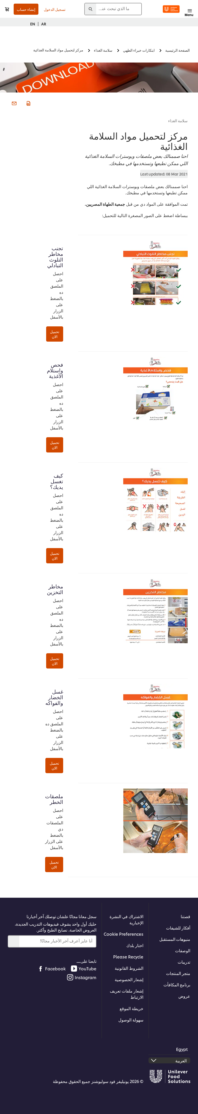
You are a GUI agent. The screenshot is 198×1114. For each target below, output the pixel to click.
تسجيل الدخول (54, 9)
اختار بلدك (134, 945)
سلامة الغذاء (178, 120)
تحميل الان (54, 334)
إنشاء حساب (26, 9)
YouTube (87, 968)
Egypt (182, 1049)
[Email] (13, 102)
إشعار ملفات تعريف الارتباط (126, 994)
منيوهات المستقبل (174, 939)
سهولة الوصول (130, 1020)
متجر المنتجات (178, 973)
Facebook (55, 968)
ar (43, 23)
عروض (184, 996)
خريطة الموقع (131, 1008)
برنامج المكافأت (176, 984)
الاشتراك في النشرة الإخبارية (126, 919)
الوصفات (182, 950)
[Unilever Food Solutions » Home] (171, 9)
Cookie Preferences (123, 934)
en (32, 23)
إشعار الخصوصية (129, 979)
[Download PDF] (27, 102)
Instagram (85, 977)
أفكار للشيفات (178, 928)
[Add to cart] (7, 9)
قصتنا (185, 916)
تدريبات (184, 962)
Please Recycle (128, 956)
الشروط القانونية (129, 968)
